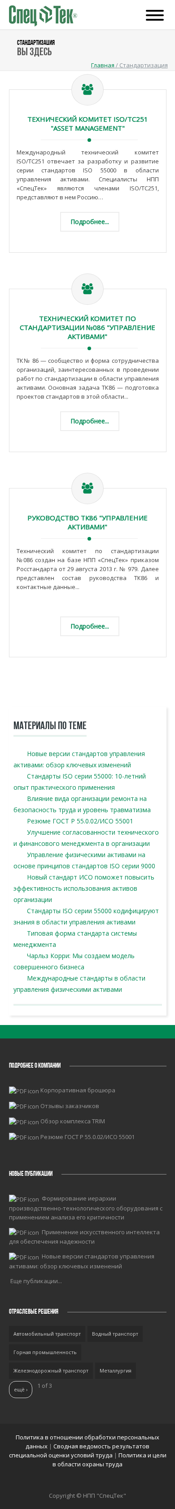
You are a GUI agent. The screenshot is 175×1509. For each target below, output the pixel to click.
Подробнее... (89, 221)
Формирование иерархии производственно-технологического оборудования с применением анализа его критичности (85, 1207)
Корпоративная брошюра (77, 1090)
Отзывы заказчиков (69, 1106)
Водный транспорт (115, 1333)
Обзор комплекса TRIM (72, 1121)
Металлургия (115, 1370)
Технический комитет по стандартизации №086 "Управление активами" (87, 327)
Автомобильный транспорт (47, 1333)
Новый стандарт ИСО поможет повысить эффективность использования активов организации (83, 888)
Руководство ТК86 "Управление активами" (87, 522)
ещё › (20, 1389)
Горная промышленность (45, 1352)
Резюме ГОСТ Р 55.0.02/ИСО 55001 (80, 821)
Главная (102, 65)
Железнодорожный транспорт (50, 1370)
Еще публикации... (36, 1281)
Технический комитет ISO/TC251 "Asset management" (87, 123)
